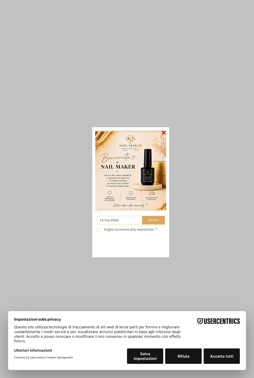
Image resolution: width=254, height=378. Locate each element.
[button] (164, 133)
